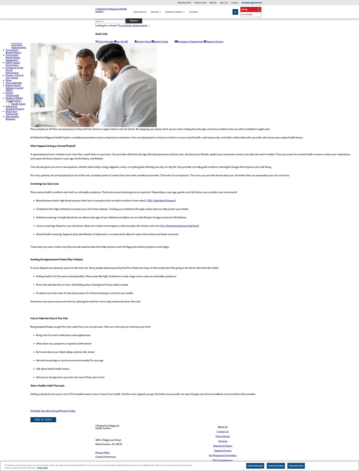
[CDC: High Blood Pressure (161, 200)
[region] (179, 466)
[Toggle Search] (235, 12)
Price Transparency (223, 460)
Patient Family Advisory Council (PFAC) (14, 88)
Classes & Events (214, 41)
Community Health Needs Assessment (13, 58)
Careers (234, 3)
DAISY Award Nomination (13, 64)
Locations (193, 12)
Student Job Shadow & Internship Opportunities (18, 43)
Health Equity (18, 103)
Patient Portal (201, 3)
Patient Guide (161, 41)
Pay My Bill (122, 41)
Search (134, 20)
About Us (224, 3)
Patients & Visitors (174, 12)
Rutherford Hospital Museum (15, 107)
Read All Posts (43, 419)
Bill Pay (213, 3)
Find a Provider (106, 41)
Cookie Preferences (255, 466)
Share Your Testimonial (12, 113)
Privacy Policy (102, 452)
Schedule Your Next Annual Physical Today (52, 410)
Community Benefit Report (13, 51)
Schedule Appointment (251, 3)
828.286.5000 (184, 3)
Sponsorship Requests (12, 118)
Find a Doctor (140, 12)
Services (155, 12)
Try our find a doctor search (132, 25)
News (8, 80)
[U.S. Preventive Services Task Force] (179, 225)
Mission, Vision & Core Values (14, 76)
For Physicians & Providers (222, 455)
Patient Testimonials (12, 94)
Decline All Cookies (275, 466)
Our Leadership (14, 82)
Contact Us (223, 431)
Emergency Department (190, 41)
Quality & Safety (14, 99)
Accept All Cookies (296, 466)
